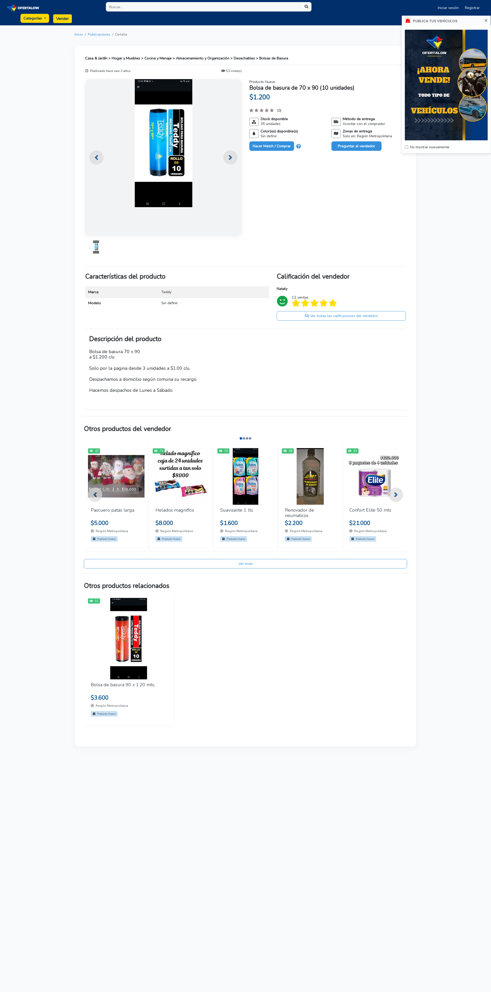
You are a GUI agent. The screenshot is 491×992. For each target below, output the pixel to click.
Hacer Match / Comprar (272, 146)
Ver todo (245, 563)
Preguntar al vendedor (356, 146)
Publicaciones (99, 34)
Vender (62, 18)
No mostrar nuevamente (429, 147)
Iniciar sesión (448, 7)
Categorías (33, 18)
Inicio (79, 34)
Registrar (472, 7)
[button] (96, 157)
